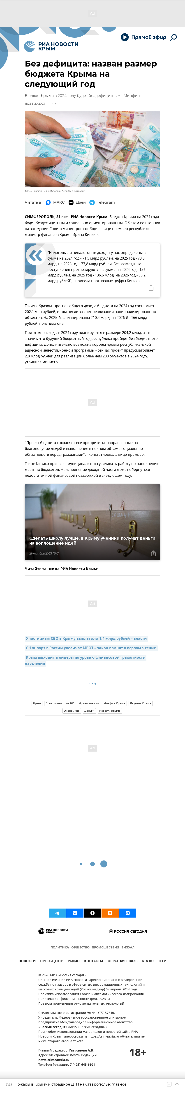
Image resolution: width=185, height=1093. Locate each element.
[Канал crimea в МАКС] (127, 913)
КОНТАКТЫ (93, 961)
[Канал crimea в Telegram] (57, 913)
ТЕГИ (162, 961)
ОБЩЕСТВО (80, 947)
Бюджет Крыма (140, 703)
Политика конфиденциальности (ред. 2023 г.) (74, 999)
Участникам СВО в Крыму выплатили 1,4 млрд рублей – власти (86, 639)
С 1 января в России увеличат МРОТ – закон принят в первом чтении (91, 648)
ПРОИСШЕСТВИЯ (105, 947)
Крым (37, 703)
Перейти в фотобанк (73, 191)
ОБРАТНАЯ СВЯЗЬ (123, 961)
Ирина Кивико (89, 703)
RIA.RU (148, 961)
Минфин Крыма (114, 703)
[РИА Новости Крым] (51, 46)
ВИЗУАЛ (127, 947)
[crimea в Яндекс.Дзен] (92, 913)
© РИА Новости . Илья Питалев (42, 191)
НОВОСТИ (27, 961)
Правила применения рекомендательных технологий (81, 1003)
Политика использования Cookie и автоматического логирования (91, 994)
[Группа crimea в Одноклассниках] (110, 913)
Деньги (89, 710)
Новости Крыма (109, 710)
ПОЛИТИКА (60, 947)
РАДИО (74, 961)
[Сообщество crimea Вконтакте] (74, 913)
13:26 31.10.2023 (35, 103)
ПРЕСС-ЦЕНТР (51, 961)
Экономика (71, 710)
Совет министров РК (60, 703)
